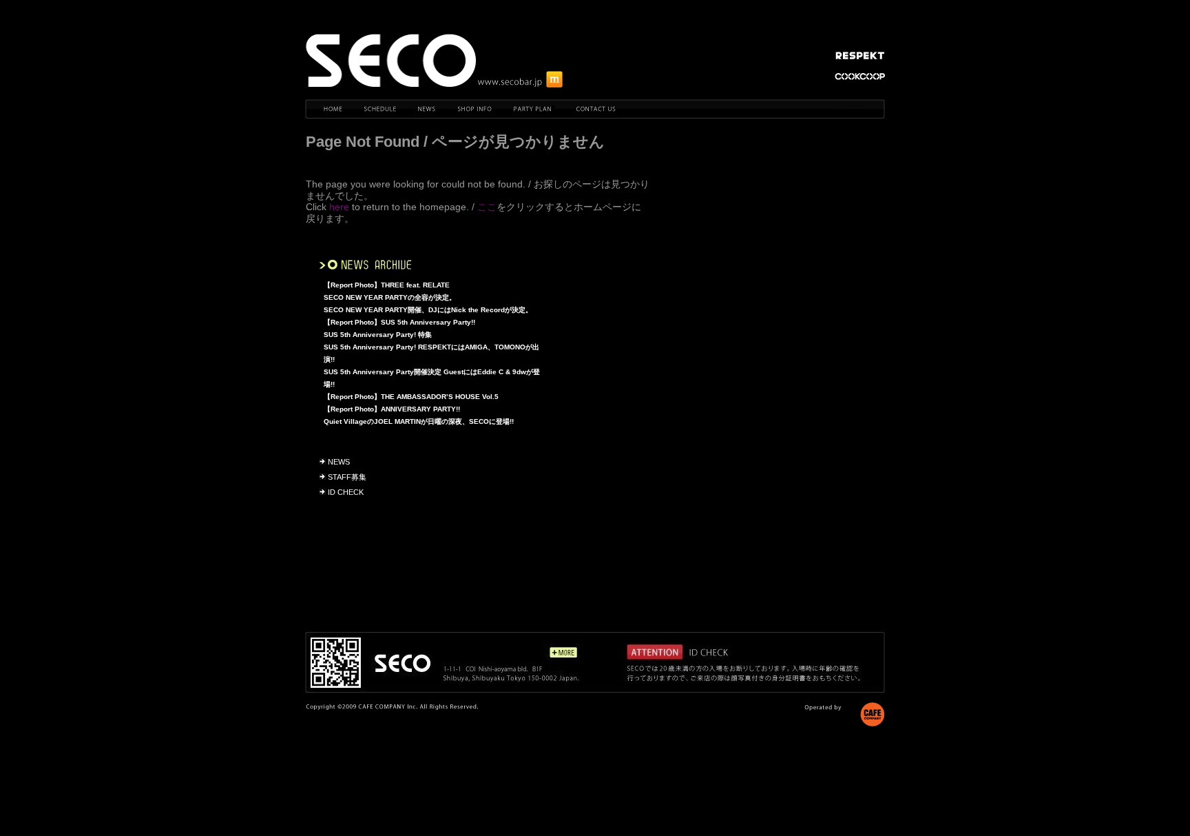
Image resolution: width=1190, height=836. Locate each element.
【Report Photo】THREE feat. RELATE (387, 285)
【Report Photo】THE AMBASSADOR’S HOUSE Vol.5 (411, 396)
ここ (487, 206)
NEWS (339, 462)
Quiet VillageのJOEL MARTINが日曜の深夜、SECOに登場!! (419, 421)
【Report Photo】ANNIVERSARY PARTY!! (392, 409)
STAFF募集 (347, 477)
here (339, 206)
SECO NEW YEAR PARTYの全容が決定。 (390, 297)
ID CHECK (346, 492)
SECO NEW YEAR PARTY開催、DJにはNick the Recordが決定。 (428, 310)
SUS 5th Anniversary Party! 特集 (378, 334)
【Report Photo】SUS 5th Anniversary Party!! (399, 322)
